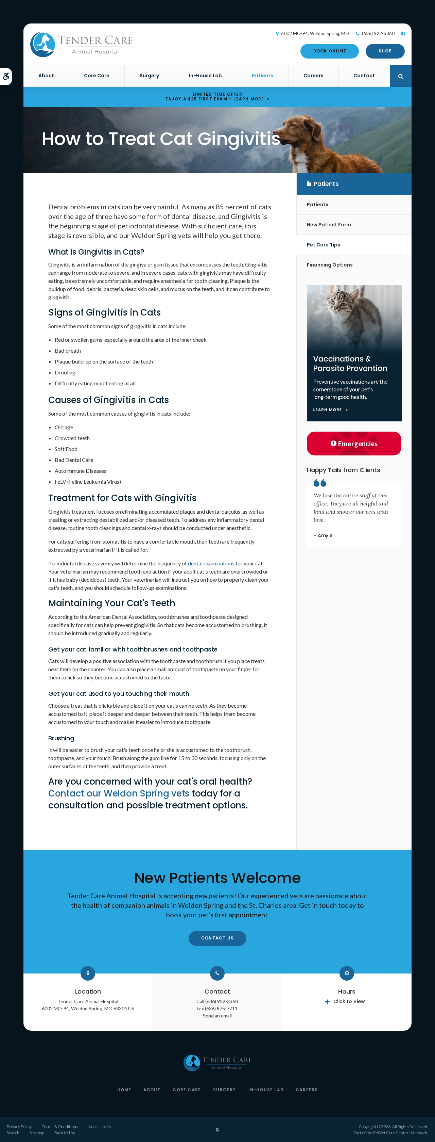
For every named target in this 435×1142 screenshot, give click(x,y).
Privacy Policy (19, 1126)
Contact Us (217, 938)
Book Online (329, 51)
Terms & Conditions (60, 1126)
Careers (313, 75)
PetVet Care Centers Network (400, 1132)
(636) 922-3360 (378, 33)
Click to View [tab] (349, 1001)
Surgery (149, 75)
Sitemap (37, 1132)
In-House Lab (205, 75)
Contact (364, 75)
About (46, 75)
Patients (262, 75)
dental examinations (211, 563)
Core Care (96, 75)
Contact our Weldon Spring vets (118, 793)
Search (13, 1132)
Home (124, 1090)
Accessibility (99, 1126)
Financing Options (330, 264)
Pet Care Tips (323, 244)
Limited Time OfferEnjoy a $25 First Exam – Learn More (215, 96)
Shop (385, 51)
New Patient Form (329, 224)
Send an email (217, 1015)
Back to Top (64, 1132)
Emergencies (358, 443)
